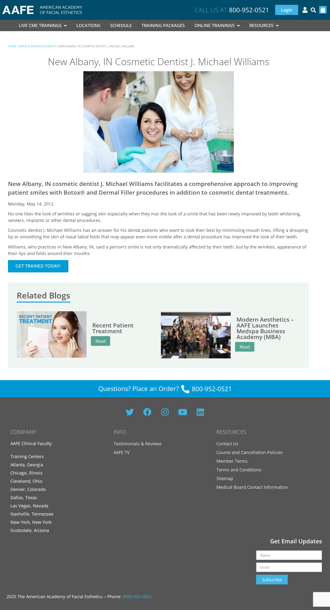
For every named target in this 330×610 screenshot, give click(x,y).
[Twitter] (130, 412)
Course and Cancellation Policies (249, 452)
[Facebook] (147, 412)
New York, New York (30, 522)
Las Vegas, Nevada (29, 506)
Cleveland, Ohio (26, 481)
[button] (313, 10)
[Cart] (323, 10)
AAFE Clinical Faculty (31, 443)
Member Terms (232, 461)
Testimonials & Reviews (138, 444)
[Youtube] (182, 412)
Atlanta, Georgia (26, 465)
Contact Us (227, 444)
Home (12, 46)
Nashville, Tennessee (31, 514)
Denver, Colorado (28, 489)
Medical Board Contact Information (252, 487)
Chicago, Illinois (26, 473)
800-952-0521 (249, 10)
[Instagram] (165, 412)
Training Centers (27, 456)
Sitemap (224, 478)
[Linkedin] (200, 412)
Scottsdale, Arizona (29, 530)
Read (100, 341)
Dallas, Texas (23, 497)
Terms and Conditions (238, 470)
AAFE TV (122, 452)
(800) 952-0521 (137, 596)
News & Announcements (37, 46)
